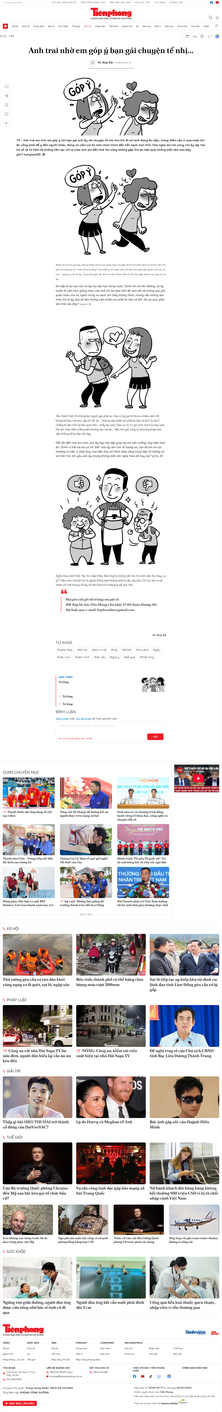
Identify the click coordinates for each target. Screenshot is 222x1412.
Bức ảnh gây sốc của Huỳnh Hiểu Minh (179, 1124)
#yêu (156, 650)
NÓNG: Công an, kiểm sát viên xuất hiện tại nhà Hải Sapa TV (106, 1053)
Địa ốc (51, 26)
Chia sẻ (6, 96)
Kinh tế (26, 26)
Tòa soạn (159, 2)
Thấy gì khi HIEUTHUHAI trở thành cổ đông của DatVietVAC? (36, 1124)
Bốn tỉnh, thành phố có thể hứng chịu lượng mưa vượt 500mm (109, 982)
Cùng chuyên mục (21, 772)
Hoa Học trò (142, 2)
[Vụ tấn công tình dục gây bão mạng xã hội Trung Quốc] (111, 1163)
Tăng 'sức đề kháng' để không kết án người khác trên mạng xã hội (84, 814)
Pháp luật (100, 26)
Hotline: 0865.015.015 (64, 2)
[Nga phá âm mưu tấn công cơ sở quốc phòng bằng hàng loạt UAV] (83, 1220)
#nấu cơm (64, 657)
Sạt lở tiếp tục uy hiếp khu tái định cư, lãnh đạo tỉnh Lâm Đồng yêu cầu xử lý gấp (183, 984)
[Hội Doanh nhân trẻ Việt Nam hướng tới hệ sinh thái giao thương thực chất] (143, 882)
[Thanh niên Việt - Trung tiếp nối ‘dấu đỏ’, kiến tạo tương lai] (29, 839)
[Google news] (170, 1376)
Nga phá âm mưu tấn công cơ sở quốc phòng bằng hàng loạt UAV (83, 1240)
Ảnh (54, 1342)
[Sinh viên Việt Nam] (196, 1333)
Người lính (127, 26)
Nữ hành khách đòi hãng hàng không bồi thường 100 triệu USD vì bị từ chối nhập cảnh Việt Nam (184, 1193)
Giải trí (157, 26)
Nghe (6, 87)
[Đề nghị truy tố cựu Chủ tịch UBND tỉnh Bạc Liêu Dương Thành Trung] (184, 1026)
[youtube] (217, 2)
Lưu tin (6, 105)
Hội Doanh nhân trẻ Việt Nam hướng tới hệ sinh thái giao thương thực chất (142, 903)
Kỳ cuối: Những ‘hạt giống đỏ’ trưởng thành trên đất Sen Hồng (82, 903)
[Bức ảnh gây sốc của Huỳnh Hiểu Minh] (184, 1097)
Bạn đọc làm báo (21, 1403)
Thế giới (76, 26)
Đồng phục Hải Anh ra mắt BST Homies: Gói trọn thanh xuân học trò (28, 903)
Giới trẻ (87, 26)
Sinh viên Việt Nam (120, 2)
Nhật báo (33, 1342)
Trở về (6, 123)
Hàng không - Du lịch (14, 1359)
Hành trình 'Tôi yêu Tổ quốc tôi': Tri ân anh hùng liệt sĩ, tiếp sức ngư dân (141, 860)
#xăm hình (82, 657)
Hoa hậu (195, 26)
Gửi (155, 736)
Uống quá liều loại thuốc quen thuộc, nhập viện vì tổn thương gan (182, 1305)
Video (206, 26)
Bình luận (6, 114)
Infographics (133, 1342)
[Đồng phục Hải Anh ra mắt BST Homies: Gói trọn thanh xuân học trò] (29, 882)
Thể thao (113, 26)
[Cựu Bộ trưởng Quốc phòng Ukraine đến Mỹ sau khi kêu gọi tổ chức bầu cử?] (37, 1163)
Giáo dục (169, 26)
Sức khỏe (63, 26)
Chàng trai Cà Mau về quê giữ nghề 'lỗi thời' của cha (84, 860)
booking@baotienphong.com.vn (66, 1376)
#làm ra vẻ (99, 650)
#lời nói (82, 650)
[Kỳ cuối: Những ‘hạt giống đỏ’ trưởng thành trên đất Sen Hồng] (86, 882)
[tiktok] (152, 1376)
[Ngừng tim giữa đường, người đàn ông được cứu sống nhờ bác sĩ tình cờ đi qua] (37, 1278)
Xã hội (15, 26)
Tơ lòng (64, 682)
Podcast (81, 1342)
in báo (202, 36)
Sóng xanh (38, 26)
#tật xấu (99, 657)
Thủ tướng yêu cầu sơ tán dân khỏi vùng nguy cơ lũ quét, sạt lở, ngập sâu (36, 982)
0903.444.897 (100, 1372)
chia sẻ (187, 36)
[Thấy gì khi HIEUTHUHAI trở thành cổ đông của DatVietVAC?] (37, 1097)
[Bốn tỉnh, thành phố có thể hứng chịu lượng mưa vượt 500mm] (111, 955)
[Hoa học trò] (215, 1333)
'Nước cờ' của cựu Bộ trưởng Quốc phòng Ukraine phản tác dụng (136, 1240)
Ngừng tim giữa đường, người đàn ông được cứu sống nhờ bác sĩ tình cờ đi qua (37, 1307)
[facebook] (211, 2)
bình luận (209, 36)
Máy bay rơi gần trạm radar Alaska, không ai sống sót (193, 1240)
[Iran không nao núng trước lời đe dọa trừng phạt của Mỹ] (28, 1220)
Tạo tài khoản (83, 718)
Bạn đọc (177, 1353)
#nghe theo (64, 650)
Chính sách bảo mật (195, 1367)
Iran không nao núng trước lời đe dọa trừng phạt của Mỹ (25, 1240)
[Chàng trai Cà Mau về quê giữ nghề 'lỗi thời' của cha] (86, 839)
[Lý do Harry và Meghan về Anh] (111, 1097)
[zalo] (161, 1376)
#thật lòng (147, 657)
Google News (217, 36)
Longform (107, 1342)
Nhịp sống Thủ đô (61, 1359)
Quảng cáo (176, 2)
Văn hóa (146, 26)
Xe (137, 26)
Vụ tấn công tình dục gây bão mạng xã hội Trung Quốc (110, 1191)
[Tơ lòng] (153, 684)
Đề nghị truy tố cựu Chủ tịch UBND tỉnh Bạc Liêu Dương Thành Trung (182, 1053)
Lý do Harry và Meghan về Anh (104, 1121)
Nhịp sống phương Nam (88, 1359)
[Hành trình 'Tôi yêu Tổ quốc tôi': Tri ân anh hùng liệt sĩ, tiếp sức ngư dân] (143, 839)
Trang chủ (5, 26)
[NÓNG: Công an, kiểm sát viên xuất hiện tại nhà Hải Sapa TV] (111, 1026)
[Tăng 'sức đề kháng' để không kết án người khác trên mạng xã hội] (86, 793)
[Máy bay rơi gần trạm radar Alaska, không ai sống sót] (194, 1220)
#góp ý (114, 657)
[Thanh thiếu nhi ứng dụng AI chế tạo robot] (29, 793)
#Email (126, 650)
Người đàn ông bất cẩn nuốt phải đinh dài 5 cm (110, 1305)
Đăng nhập (62, 718)
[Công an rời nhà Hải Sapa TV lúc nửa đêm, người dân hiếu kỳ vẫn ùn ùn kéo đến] (37, 1026)
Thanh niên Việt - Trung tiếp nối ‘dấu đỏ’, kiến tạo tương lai (28, 860)
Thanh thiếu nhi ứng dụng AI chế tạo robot (27, 814)
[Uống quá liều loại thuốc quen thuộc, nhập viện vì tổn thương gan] (184, 1278)
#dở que (129, 657)
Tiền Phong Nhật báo (92, 2)
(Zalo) (70, 1372)
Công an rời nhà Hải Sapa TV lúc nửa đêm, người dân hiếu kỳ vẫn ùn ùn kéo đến (37, 1055)
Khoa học (183, 26)
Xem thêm (216, 26)
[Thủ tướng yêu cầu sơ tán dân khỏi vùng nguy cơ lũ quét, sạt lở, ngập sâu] (37, 955)
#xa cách (142, 650)
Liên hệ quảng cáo (58, 1367)
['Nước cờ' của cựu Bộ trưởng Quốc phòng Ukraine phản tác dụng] (139, 1220)
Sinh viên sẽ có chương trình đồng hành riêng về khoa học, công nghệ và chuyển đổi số (142, 815)
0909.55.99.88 (58, 1372)
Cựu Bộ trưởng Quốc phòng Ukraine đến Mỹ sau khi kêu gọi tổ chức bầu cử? (35, 1193)
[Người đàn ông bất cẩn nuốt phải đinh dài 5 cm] (111, 1278)
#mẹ (114, 650)
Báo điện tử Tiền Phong (111, 14)
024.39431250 (14, 1379)
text (194, 36)
